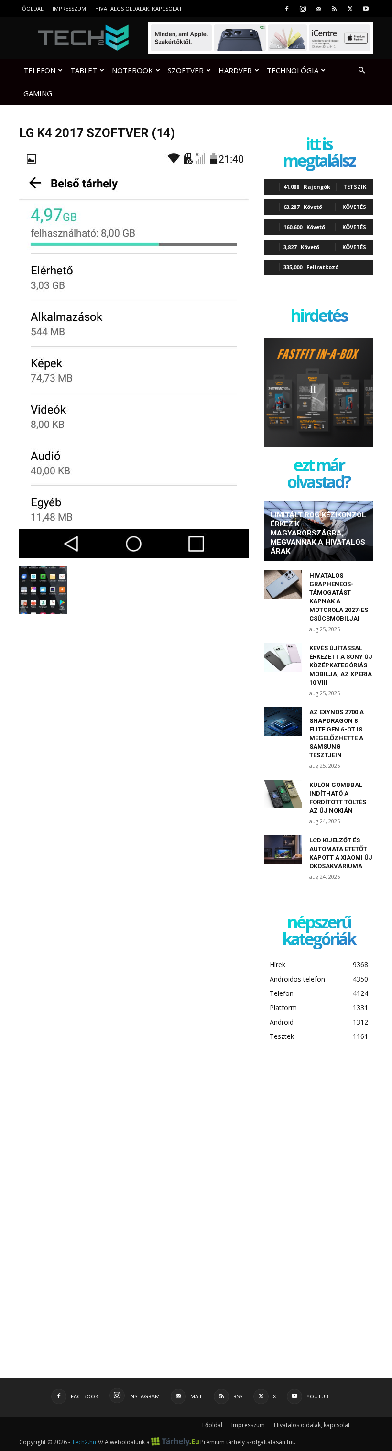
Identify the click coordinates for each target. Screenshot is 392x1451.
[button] (361, 70)
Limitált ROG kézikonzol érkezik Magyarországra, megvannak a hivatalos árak (318, 533)
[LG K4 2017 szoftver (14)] (134, 556)
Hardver (235, 70)
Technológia (292, 70)
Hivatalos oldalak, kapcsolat (138, 8)
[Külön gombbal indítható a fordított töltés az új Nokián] (283, 794)
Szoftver (186, 70)
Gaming (37, 93)
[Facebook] (287, 8)
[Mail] (318, 8)
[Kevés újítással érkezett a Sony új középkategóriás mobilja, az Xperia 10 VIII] (283, 657)
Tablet (83, 70)
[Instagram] (302, 8)
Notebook (132, 70)
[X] (350, 8)
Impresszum (69, 8)
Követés (354, 206)
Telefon (39, 70)
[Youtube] (366, 8)
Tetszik (354, 186)
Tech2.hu (84, 1442)
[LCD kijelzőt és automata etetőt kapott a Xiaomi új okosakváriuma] (283, 849)
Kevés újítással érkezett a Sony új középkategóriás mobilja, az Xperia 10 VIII (340, 665)
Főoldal (31, 8)
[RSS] (334, 8)
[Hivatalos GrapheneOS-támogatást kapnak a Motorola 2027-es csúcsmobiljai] (283, 584)
